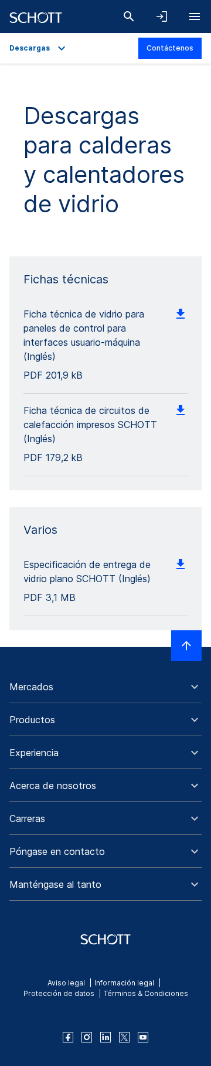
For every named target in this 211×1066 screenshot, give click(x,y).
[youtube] (143, 1037)
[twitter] (124, 1037)
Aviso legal (66, 982)
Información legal (124, 982)
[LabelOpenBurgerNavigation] (195, 16)
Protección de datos (58, 993)
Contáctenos (170, 48)
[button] (105, 686)
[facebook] (68, 1037)
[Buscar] (129, 16)
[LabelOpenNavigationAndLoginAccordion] (162, 16)
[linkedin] (105, 1037)
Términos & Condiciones (146, 993)
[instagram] (86, 1037)
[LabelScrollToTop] (186, 645)
